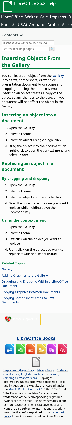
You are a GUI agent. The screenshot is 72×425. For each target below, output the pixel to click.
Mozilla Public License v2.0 (25, 389)
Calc (44, 17)
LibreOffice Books (36, 338)
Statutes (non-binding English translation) (35, 372)
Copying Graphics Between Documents (31, 292)
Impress (58, 17)
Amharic (37, 24)
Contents (10, 34)
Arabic (53, 24)
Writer (31, 17)
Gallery (7, 269)
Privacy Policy (45, 370)
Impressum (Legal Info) (18, 370)
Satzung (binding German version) (31, 376)
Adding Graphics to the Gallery (25, 275)
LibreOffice (12, 17)
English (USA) (14, 24)
